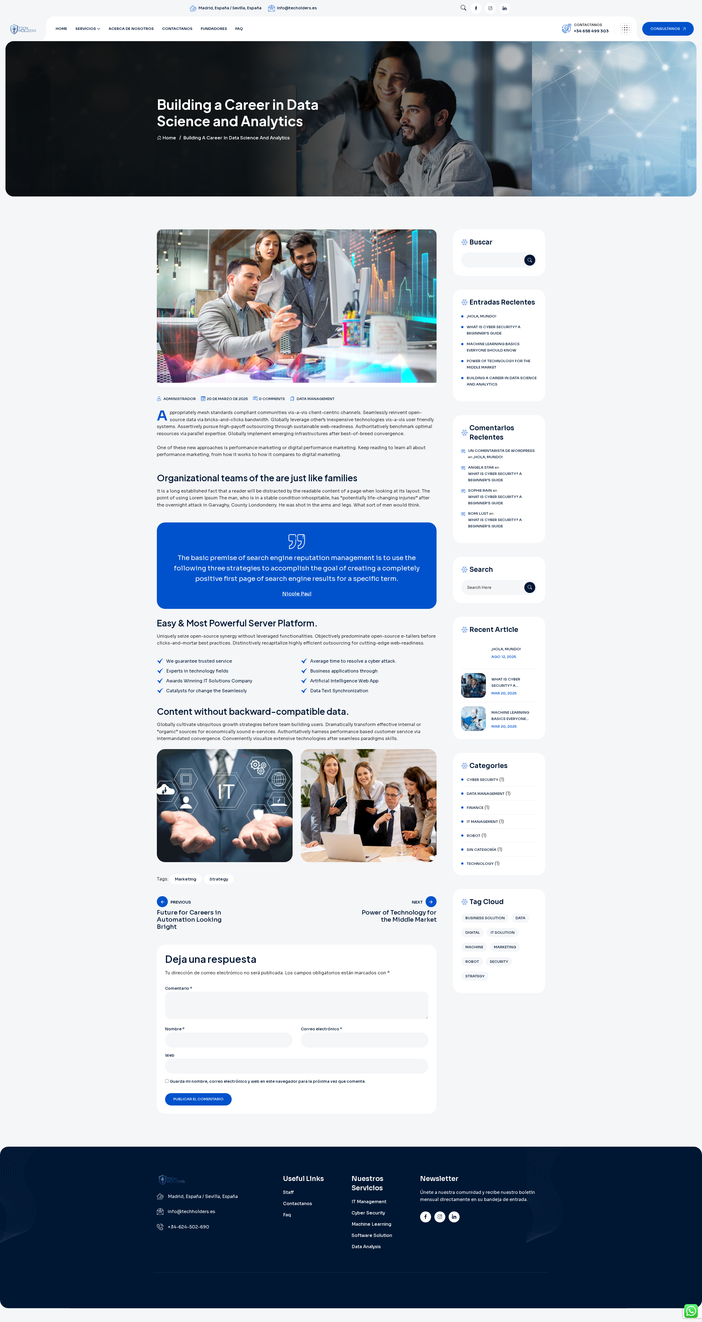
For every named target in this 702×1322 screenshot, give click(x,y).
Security (499, 961)
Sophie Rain (480, 490)
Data (520, 918)
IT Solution (503, 932)
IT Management (482, 821)
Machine (474, 947)
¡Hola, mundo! (481, 316)
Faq (239, 28)
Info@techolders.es (297, 7)
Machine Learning (371, 1224)
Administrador (179, 398)
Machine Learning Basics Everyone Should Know (493, 347)
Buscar (480, 242)
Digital (472, 932)
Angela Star (481, 467)
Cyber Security (482, 779)
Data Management (316, 398)
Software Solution (372, 1235)
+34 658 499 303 (591, 31)
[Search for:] (499, 587)
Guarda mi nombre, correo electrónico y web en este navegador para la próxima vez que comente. (268, 1081)
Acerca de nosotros (131, 28)
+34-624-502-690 (188, 1227)
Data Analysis (366, 1247)
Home (61, 28)
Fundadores (214, 28)
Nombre (175, 1028)
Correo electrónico (321, 1028)
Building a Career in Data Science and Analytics (502, 381)
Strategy (219, 879)
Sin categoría (481, 849)
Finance (475, 807)
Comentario (178, 988)
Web (169, 1055)
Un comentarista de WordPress (501, 450)
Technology (480, 863)
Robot (473, 835)
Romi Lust (478, 513)
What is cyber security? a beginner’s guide (493, 330)
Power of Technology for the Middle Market (498, 364)
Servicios (85, 28)
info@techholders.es (191, 1211)
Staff (288, 1192)
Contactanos (177, 28)
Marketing (185, 879)
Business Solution (485, 918)
